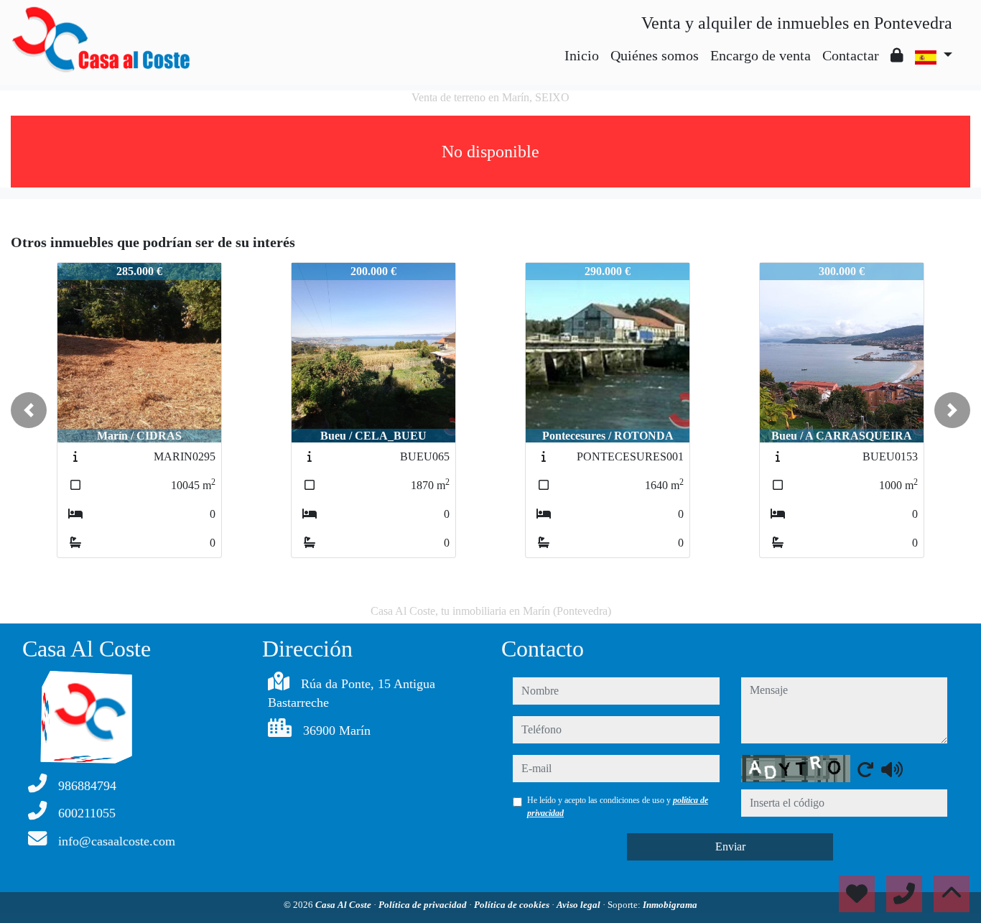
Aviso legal (580, 904)
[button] (29, 410)
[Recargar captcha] (865, 769)
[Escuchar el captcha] (891, 769)
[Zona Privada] (897, 55)
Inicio (581, 55)
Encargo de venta (760, 55)
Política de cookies (513, 904)
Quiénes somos (654, 55)
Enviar (730, 846)
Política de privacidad (423, 904)
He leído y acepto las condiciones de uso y (617, 806)
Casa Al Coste (344, 904)
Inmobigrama (670, 904)
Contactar (850, 55)
